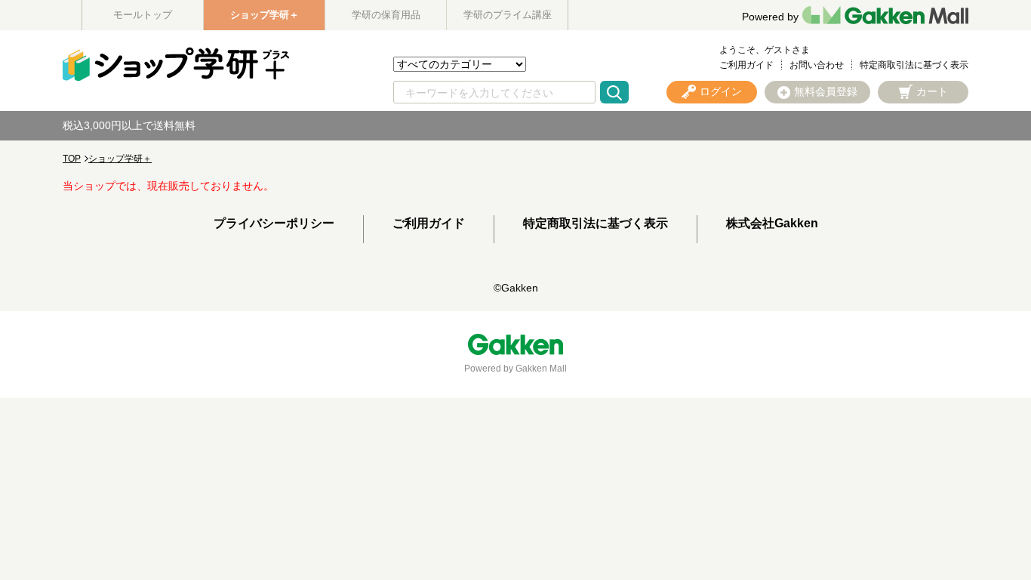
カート (932, 91)
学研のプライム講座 (507, 14)
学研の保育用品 (386, 14)
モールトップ (142, 14)
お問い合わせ (816, 65)
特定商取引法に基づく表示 (914, 65)
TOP (72, 158)
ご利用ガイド (746, 65)
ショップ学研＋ (264, 14)
